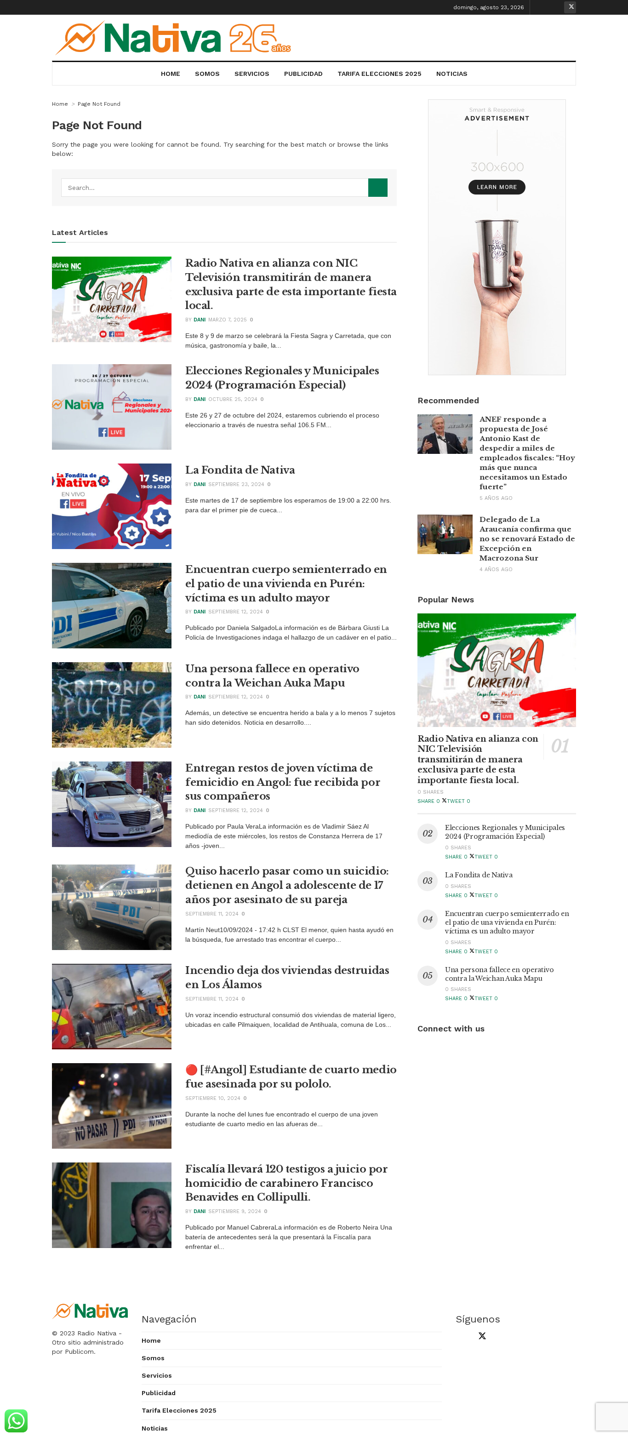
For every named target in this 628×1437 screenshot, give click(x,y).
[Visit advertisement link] (496, 237)
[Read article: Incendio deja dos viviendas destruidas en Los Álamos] (111, 1006)
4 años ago (496, 570)
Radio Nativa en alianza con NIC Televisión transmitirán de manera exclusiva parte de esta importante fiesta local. (477, 759)
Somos (207, 73)
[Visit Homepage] (176, 38)
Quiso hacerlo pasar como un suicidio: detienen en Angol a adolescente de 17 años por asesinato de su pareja (287, 885)
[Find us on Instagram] (556, 7)
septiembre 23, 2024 (236, 484)
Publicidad (303, 73)
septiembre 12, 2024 (235, 612)
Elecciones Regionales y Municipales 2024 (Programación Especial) (505, 832)
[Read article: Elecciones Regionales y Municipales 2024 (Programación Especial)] (111, 407)
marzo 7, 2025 (227, 320)
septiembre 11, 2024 (212, 914)
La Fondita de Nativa (240, 470)
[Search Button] (378, 187)
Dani (200, 320)
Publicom (79, 1351)
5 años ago (496, 498)
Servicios (251, 73)
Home (170, 73)
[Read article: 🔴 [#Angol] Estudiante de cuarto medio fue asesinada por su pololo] (111, 1106)
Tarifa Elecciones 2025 (379, 73)
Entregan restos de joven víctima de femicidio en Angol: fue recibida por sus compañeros (282, 782)
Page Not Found (99, 104)
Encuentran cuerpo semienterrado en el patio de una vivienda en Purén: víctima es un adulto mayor (286, 583)
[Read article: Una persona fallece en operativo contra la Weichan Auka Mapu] (111, 705)
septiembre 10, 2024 (212, 1098)
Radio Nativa (96, 1333)
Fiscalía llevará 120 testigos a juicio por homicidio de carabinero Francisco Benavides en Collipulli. (286, 1183)
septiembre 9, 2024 (234, 1211)
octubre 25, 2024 (232, 399)
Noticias (452, 73)
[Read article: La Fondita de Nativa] (111, 506)
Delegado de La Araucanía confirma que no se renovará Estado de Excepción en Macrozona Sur (527, 538)
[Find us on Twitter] (570, 7)
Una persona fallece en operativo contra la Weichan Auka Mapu (499, 974)
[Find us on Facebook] (542, 7)
